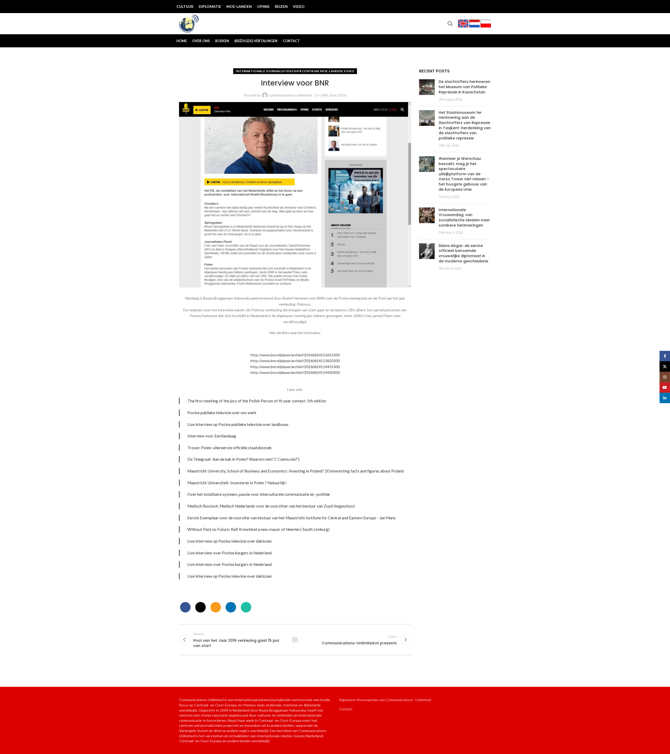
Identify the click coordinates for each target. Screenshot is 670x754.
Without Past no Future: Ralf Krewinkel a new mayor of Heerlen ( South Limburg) (258, 529)
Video (349, 71)
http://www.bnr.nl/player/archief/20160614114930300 (295, 372)
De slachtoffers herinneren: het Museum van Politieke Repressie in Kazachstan (465, 86)
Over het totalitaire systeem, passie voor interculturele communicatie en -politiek (258, 494)
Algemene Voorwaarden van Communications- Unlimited (385, 699)
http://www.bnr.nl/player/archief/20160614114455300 (295, 366)
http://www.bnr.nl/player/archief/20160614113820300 (295, 360)
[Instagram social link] (470, 6)
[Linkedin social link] (487, 6)
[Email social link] (215, 607)
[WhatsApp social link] (246, 607)
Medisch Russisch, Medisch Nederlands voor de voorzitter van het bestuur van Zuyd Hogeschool (271, 506)
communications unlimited (290, 95)
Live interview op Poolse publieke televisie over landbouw (237, 424)
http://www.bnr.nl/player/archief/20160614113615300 (295, 355)
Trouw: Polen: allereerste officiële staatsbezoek (229, 447)
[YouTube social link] (478, 6)
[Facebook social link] (453, 6)
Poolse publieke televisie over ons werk (221, 412)
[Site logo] (189, 23)
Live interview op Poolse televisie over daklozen (229, 541)
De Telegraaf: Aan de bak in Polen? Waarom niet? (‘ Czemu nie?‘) (243, 459)
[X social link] (462, 6)
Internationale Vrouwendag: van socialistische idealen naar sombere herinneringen (464, 217)
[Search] (450, 23)
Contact (346, 709)
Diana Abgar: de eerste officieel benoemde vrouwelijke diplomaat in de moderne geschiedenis (463, 253)
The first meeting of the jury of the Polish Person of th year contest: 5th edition (256, 400)
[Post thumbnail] (427, 90)
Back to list (295, 639)
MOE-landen (331, 71)
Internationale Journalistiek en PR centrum (277, 71)
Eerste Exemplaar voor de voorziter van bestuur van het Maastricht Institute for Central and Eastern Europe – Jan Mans (291, 517)
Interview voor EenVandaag (211, 436)
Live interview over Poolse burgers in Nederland (229, 552)
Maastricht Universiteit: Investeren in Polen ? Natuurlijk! (237, 482)
